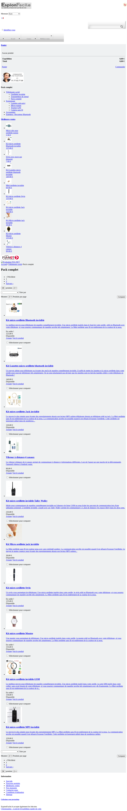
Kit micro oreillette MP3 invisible (22, 727)
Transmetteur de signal (20, 97)
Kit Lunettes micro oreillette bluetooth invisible (29, 365)
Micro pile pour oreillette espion (12, 133)
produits (9, 288)
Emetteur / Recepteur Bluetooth (18, 114)
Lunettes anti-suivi (18, 103)
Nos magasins (11, 788)
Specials (9, 781)
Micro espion (16, 105)
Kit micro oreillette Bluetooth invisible (13, 146)
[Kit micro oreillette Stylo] (14, 583)
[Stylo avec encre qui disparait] (9, 154)
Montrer (4, 297)
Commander (120, 67)
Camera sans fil (17, 110)
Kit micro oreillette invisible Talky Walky (27, 500)
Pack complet (16, 99)
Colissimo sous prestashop (10, 799)
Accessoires (10, 112)
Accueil (4, 264)
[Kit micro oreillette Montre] (14, 629)
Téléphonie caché (13, 92)
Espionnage (10, 101)
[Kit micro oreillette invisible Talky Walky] (14, 496)
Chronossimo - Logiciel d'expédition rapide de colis (21, 809)
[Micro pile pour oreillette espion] (9, 128)
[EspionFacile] (16, 7)
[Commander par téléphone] (12, 82)
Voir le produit (18, 338)
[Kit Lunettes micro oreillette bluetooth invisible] (14, 361)
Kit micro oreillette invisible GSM (23, 679)
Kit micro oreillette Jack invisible (22, 411)
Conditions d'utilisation (15, 792)
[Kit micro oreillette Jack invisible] (9, 205)
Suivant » (9, 283)
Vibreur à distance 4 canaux (20, 457)
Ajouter (9, 338)
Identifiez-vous (9, 30)
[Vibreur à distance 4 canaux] (9, 244)
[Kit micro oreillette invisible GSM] (14, 674)
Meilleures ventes (8, 119)
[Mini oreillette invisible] (9, 183)
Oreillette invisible (18, 94)
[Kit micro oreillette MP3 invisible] (14, 722)
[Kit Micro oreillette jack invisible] (9, 218)
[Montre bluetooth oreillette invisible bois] (9, 231)
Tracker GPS (16, 108)
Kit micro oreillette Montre (19, 633)
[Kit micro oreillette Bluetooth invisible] (9, 141)
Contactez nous (12, 790)
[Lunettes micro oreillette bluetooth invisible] (9, 167)
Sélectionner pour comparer (20, 343)
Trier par (22, 292)
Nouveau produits (13, 783)
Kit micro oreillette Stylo (18, 587)
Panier (4, 45)
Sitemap (9, 795)
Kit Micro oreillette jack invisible (22, 544)
